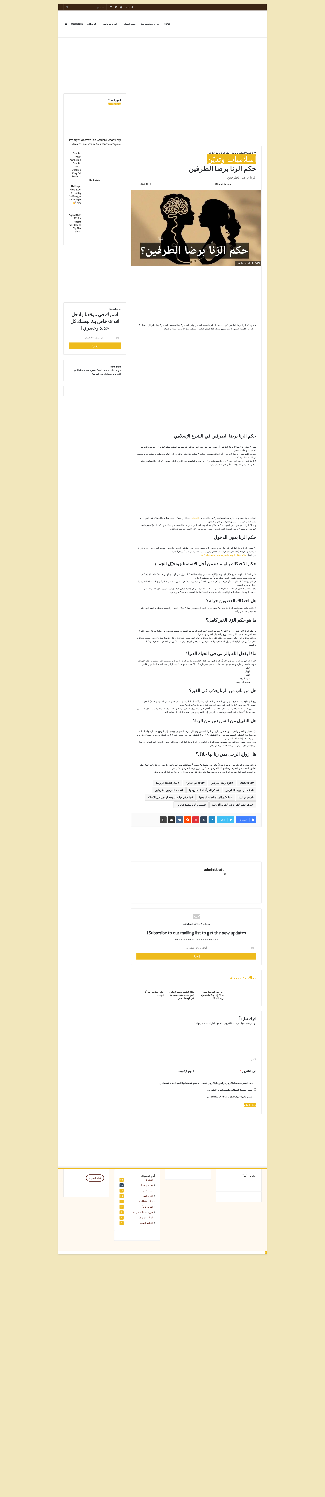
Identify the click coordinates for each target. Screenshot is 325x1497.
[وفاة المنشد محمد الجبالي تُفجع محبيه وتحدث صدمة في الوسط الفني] (181, 988)
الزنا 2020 (246, 782)
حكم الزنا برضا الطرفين (238, 790)
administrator (225, 184)
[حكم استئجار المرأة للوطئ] (151, 988)
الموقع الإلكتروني (186, 1071)
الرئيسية (250, 152)
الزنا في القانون (194, 782)
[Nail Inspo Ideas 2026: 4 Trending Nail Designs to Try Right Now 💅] (102, 209)
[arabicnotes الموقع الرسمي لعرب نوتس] (253, 24)
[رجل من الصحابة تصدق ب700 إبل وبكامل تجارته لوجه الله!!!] (211, 988)
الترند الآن (91, 23)
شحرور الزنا (245, 797)
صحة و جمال (146, 1185)
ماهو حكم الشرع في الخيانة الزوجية (232, 804)
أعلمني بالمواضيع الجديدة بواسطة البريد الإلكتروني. (229, 1096)
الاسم (252, 1059)
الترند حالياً (148, 1206)
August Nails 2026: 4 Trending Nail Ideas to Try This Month (75, 223)
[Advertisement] (162, 64)
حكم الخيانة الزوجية (167, 782)
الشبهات (195, 518)
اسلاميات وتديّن (238, 152)
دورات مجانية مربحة (150, 23)
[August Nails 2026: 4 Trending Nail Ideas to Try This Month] (102, 238)
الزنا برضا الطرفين (221, 782)
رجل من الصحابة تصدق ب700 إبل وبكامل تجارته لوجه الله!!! (212, 995)
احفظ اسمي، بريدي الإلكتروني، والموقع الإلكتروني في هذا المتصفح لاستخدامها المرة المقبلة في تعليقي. (206, 1083)
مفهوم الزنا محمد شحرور (190, 804)
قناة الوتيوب (95, 1178)
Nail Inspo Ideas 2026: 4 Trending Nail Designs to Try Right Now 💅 (75, 194)
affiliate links (77, 23)
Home (167, 23)
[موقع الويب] (225, 874)
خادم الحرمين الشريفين (168, 790)
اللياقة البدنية (146, 1223)
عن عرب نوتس (110, 23)
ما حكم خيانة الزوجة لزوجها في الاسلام (169, 797)
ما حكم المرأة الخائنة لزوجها (215, 797)
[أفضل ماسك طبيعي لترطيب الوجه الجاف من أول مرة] (226, 1183)
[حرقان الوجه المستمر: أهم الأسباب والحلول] (238, 1183)
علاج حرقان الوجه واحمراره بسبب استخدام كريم (224, 555)
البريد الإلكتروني (248, 1071)
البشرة (149, 1179)
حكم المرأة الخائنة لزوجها (203, 790)
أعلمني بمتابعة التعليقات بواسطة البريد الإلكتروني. (230, 1089)
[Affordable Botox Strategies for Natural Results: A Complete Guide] (250, 1183)
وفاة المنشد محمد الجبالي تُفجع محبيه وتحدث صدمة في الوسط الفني (181, 995)
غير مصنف (147, 1190)
